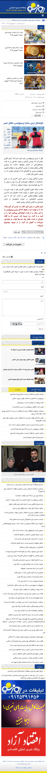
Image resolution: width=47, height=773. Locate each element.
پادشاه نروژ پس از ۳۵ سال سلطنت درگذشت (29, 495)
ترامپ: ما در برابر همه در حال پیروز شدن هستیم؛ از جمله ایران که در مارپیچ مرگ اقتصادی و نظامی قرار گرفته (23, 676)
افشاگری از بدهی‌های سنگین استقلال (31, 547)
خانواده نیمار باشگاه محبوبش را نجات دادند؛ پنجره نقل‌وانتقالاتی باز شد (24, 525)
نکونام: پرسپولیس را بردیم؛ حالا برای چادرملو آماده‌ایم (27, 429)
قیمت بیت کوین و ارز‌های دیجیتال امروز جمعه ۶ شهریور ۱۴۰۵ (13, 81)
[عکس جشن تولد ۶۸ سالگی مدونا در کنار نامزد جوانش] (40, 371)
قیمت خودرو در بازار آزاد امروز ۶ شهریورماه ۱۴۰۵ (13, 64)
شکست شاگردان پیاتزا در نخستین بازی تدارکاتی (28, 658)
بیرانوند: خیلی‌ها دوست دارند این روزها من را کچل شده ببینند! (23, 602)
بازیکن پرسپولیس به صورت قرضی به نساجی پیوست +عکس (24, 500)
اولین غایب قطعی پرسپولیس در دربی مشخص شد (28, 407)
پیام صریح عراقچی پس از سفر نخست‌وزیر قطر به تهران (26, 504)
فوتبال (5, 237)
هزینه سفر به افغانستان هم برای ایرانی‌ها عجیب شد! (26, 645)
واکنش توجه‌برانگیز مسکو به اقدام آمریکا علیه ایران (27, 606)
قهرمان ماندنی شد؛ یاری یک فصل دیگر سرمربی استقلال (25, 614)
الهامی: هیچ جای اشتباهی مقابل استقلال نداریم (28, 653)
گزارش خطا (7, 256)
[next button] (3, 443)
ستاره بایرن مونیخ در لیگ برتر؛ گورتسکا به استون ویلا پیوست (24, 551)
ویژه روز (17, 389)
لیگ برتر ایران (12, 237)
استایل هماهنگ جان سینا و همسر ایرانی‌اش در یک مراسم (25, 484)
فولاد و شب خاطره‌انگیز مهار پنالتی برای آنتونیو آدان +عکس (24, 641)
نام (43, 277)
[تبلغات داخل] (23, 690)
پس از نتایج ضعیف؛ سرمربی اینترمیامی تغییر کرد (28, 560)
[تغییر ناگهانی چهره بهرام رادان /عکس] (40, 361)
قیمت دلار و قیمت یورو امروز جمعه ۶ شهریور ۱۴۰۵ (14, 33)
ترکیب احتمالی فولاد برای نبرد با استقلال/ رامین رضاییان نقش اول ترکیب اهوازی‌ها (24, 419)
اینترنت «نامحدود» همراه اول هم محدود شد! (28, 539)
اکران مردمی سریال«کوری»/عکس (23, 474)
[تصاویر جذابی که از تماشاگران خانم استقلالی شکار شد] (23, 470)
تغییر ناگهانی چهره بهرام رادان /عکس (23, 360)
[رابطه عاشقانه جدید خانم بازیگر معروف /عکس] (40, 381)
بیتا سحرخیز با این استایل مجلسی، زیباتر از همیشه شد (26, 626)
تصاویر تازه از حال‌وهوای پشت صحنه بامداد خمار (28, 530)
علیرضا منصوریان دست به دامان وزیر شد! (30, 581)
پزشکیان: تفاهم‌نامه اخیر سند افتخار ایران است (28, 610)
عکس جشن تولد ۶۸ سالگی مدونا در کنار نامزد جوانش (18, 369)
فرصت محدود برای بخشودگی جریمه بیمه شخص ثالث (26, 519)
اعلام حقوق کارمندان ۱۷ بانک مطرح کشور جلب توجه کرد (25, 598)
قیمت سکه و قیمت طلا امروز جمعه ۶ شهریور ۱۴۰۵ (14, 49)
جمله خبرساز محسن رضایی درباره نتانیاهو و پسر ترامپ (26, 649)
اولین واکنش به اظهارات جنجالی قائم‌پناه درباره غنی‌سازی (25, 555)
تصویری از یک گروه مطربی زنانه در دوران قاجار (28, 572)
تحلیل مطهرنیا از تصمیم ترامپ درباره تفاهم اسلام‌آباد (27, 543)
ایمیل (42, 286)
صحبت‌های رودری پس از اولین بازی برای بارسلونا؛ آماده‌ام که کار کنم (24, 631)
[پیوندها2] (23, 714)
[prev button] (8, 443)
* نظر (42, 296)
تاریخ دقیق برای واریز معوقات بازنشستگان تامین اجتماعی (25, 671)
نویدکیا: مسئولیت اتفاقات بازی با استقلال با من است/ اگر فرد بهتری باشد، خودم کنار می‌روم (24, 412)
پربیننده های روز (36, 389)
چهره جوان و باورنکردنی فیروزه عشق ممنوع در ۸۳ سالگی (25, 637)
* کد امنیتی (40, 319)
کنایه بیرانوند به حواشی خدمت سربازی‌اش (30, 402)
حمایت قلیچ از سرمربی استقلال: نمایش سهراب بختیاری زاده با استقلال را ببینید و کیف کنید (24, 514)
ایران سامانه (19, 767)
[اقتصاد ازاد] (23, 742)
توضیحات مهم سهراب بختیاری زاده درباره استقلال (26, 20)
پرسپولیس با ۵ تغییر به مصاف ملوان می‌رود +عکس (28, 398)
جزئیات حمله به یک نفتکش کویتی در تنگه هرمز (28, 564)
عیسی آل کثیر (21, 237)
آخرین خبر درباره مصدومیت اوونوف (32, 568)
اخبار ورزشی (40, 94)
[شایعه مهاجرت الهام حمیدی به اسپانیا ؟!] (40, 351)
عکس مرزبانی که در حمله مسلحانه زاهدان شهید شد (27, 662)
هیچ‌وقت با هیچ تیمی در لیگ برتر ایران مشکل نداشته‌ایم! (25, 585)
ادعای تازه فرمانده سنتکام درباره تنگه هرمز (30, 577)
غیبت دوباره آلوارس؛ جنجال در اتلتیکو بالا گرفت (28, 534)
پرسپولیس (30, 237)
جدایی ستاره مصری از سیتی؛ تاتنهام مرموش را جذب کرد (26, 425)
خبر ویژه (32, 94)
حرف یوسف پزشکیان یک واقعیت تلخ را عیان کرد (28, 589)
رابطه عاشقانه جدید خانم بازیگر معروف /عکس (21, 379)
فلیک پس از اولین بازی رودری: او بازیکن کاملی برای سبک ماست (23, 593)
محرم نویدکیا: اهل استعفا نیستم (33, 437)
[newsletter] (14, 244)
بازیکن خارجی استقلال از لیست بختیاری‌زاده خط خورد (27, 394)
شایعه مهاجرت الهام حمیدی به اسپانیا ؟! (22, 350)
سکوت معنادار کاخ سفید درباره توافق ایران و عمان (28, 508)
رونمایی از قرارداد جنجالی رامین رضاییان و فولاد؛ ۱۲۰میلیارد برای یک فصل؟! (24, 490)
